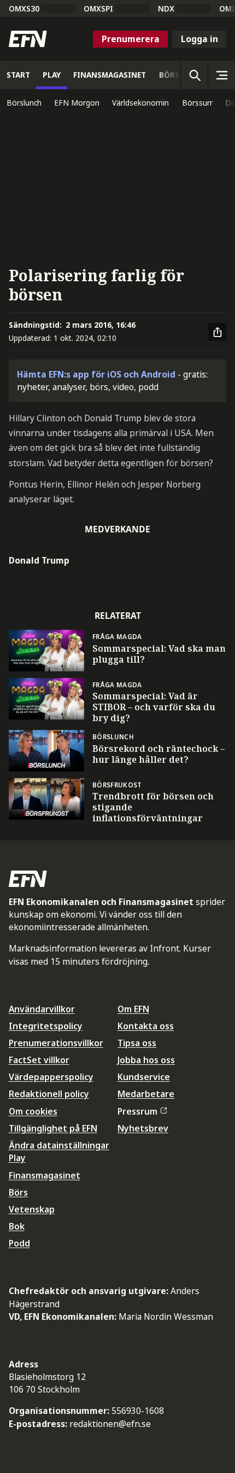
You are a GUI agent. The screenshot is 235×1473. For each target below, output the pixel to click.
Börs (18, 1192)
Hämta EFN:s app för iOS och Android (96, 374)
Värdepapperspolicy (51, 1077)
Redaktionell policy (49, 1094)
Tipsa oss (137, 1043)
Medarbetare (146, 1094)
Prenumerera (131, 39)
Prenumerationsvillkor (56, 1043)
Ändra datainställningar (59, 1145)
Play (17, 1158)
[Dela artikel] (217, 332)
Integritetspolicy (46, 1026)
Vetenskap (32, 1209)
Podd (19, 1243)
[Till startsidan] (28, 39)
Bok (17, 1226)
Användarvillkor (42, 1009)
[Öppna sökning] (194, 75)
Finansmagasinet (44, 1175)
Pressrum (137, 1111)
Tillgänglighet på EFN (53, 1128)
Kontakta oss (146, 1026)
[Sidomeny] (221, 75)
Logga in (199, 39)
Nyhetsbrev (143, 1128)
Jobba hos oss (146, 1060)
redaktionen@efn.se (110, 1424)
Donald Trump (39, 560)
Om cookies (33, 1111)
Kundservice (144, 1077)
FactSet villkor (39, 1060)
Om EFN (133, 1009)
